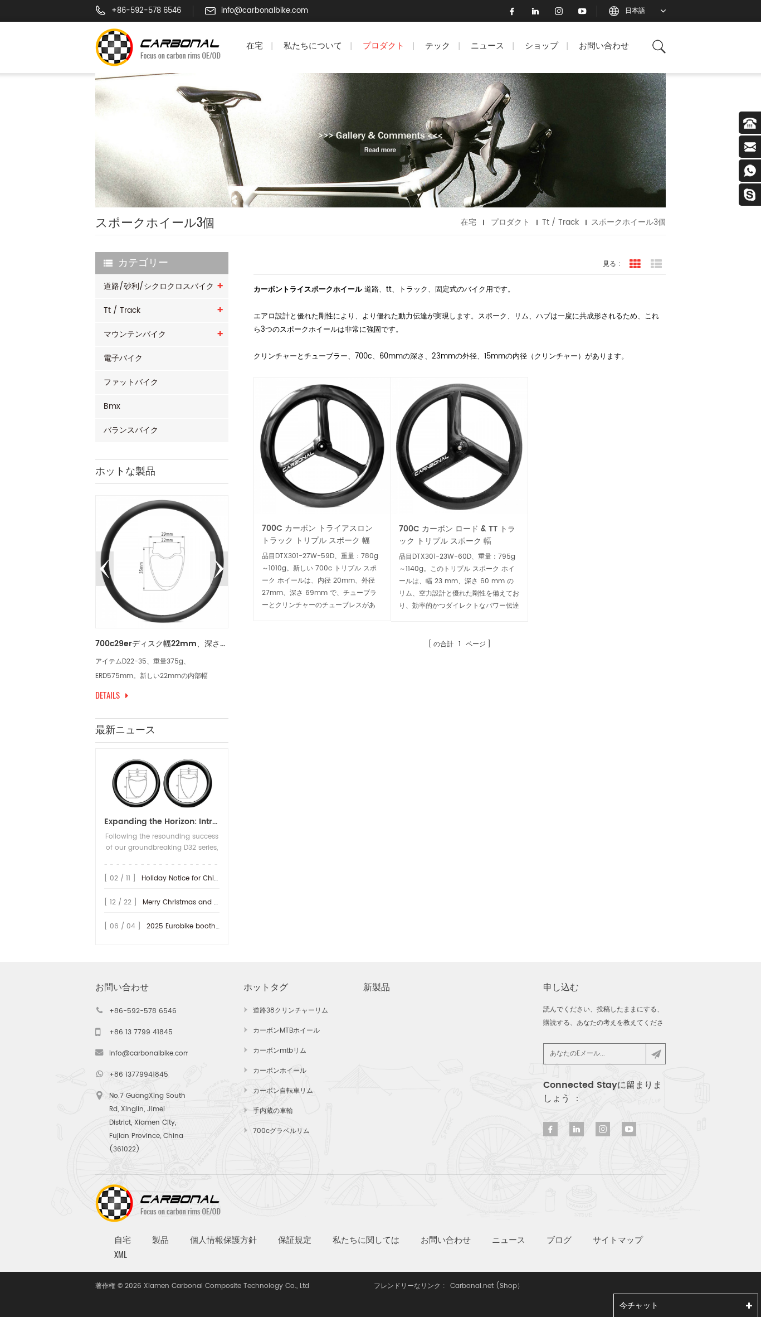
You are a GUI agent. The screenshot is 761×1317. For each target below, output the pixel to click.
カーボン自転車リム (283, 1091)
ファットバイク (131, 382)
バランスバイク (131, 430)
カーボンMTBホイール (286, 1030)
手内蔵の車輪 (273, 1111)
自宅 (122, 1239)
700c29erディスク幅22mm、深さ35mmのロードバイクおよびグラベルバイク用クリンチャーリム (161, 644)
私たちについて (313, 46)
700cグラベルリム (281, 1131)
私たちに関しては (366, 1239)
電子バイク (123, 358)
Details (107, 695)
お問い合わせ (604, 46)
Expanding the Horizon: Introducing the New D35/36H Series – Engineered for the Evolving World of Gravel (161, 821)
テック (437, 46)
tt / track (122, 310)
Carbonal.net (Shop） (487, 1286)
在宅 (254, 46)
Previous (105, 568)
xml (120, 1254)
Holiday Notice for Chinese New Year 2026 (211, 878)
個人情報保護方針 (223, 1239)
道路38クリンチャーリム (290, 1010)
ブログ (559, 1239)
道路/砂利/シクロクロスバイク (159, 286)
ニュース (487, 46)
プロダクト (383, 46)
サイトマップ (618, 1239)
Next (219, 568)
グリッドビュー (635, 264)
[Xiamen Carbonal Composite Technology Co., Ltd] (162, 47)
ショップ (541, 46)
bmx (112, 406)
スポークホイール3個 (628, 222)
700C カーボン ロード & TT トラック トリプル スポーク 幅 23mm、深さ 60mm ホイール (457, 535)
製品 (160, 1239)
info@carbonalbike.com (264, 11)
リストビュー (656, 264)
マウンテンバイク (135, 334)
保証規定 (294, 1239)
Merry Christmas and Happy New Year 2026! (216, 902)
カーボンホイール (279, 1071)
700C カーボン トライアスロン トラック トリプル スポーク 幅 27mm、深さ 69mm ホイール (317, 534)
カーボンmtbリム (279, 1050)
